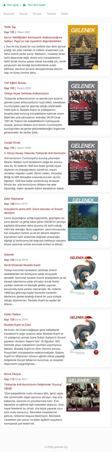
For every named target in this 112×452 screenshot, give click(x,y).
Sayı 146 (15, 203)
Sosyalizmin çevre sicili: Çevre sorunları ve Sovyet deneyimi (33, 211)
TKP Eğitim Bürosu (15, 83)
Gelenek (9, 254)
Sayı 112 (16, 379)
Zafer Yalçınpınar (14, 198)
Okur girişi (12, 5)
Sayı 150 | (17, 88)
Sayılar (24, 13)
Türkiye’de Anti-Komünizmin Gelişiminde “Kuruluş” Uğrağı (33, 386)
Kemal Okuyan (12, 374)
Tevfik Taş (10, 27)
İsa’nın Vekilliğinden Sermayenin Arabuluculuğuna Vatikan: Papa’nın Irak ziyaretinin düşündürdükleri (33, 39)
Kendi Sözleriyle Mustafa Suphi (22, 265)
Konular (37, 13)
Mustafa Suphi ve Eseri (17, 324)
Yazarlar (51, 13)
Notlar (64, 13)
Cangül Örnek (12, 142)
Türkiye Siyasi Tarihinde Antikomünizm (26, 93)
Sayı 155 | (17, 32)
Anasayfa (9, 13)
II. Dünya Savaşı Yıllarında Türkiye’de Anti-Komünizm (35, 153)
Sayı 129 (16, 259)
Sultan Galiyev (12, 314)
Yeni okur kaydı (35, 5)
